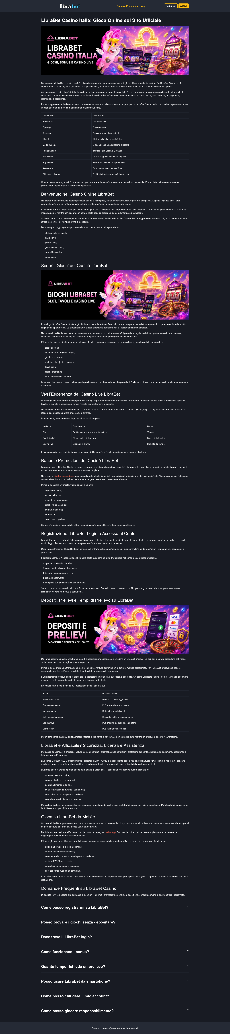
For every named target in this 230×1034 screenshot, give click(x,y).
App (143, 6)
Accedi (183, 5)
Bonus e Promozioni (127, 6)
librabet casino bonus (64, 475)
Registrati (171, 5)
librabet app (110, 832)
